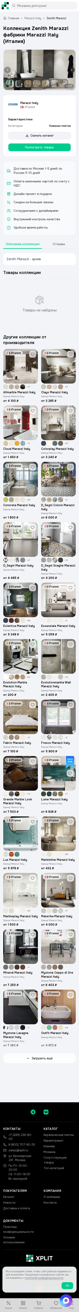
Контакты (50, 1202)
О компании (52, 1197)
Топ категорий (54, 1168)
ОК (67, 1285)
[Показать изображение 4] (37, 84)
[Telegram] (33, 1112)
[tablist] (39, 244)
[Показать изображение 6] (54, 84)
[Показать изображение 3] (28, 84)
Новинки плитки (60, 126)
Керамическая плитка (59, 1135)
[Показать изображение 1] (10, 84)
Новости (9, 1202)
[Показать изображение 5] (46, 84)
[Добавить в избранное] (32, 354)
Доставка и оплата (16, 1208)
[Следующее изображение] (71, 70)
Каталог (8, 1197)
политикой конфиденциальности (44, 1278)
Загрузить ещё (42, 1058)
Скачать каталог (42, 135)
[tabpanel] (39, 259)
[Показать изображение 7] (63, 84)
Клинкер (49, 1146)
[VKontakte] (46, 1112)
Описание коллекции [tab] (23, 244)
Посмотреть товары (39, 147)
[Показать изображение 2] (19, 84)
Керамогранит (54, 1140)
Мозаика (49, 1152)
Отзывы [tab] (59, 244)
